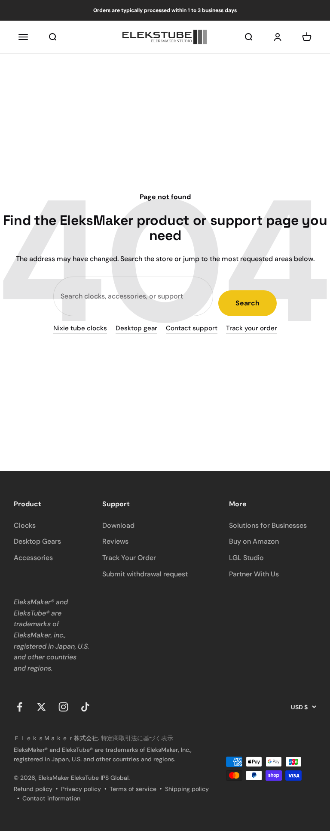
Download (118, 525)
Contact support (191, 328)
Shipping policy (187, 789)
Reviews (115, 541)
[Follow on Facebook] (19, 707)
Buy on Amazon (254, 541)
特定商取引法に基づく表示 (137, 738)
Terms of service (133, 789)
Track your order (251, 328)
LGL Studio (246, 557)
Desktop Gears (37, 541)
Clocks (25, 525)
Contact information (51, 798)
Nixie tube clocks (80, 328)
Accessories (33, 557)
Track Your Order (129, 557)
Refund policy (33, 789)
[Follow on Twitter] (41, 707)
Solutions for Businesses (268, 525)
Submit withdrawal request (145, 574)
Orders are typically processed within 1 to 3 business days (165, 10)
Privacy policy (81, 789)
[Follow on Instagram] (63, 707)
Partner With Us (254, 574)
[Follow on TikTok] (85, 707)
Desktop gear (136, 328)
